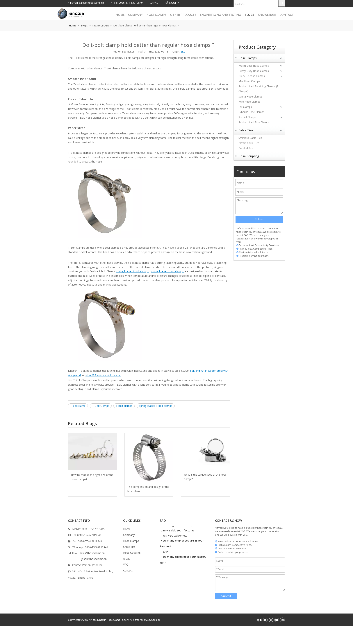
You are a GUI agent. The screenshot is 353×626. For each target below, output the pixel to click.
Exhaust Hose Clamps (251, 112)
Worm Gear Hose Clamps (253, 65)
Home (127, 529)
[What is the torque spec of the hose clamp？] (205, 451)
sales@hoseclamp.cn (91, 2)
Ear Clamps (245, 107)
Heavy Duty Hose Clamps (253, 71)
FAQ (155, 2)
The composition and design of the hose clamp (148, 489)
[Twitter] (271, 619)
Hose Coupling (248, 156)
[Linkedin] (265, 619)
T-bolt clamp (77, 405)
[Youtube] (276, 619)
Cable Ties (245, 130)
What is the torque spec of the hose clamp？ (205, 477)
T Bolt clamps (124, 405)
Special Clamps (247, 117)
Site (183, 51)
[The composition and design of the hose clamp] (149, 457)
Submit (259, 219)
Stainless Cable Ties (250, 138)
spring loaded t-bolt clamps (132, 271)
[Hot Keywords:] (281, 3)
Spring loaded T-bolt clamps (155, 405)
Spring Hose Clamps (250, 96)
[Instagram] (282, 619)
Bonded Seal (246, 148)
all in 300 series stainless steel (103, 375)
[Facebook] (259, 619)
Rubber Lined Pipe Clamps (254, 122)
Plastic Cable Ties (248, 143)
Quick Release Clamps (251, 76)
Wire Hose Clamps (249, 101)
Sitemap (156, 619)
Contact (128, 570)
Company (129, 535)
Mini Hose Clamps (249, 81)
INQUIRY (173, 2)
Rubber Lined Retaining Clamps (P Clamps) (258, 88)
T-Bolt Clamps (100, 405)
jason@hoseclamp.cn (94, 559)
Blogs (126, 558)
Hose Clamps (247, 58)
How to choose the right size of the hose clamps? (92, 477)
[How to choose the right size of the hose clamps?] (92, 451)
